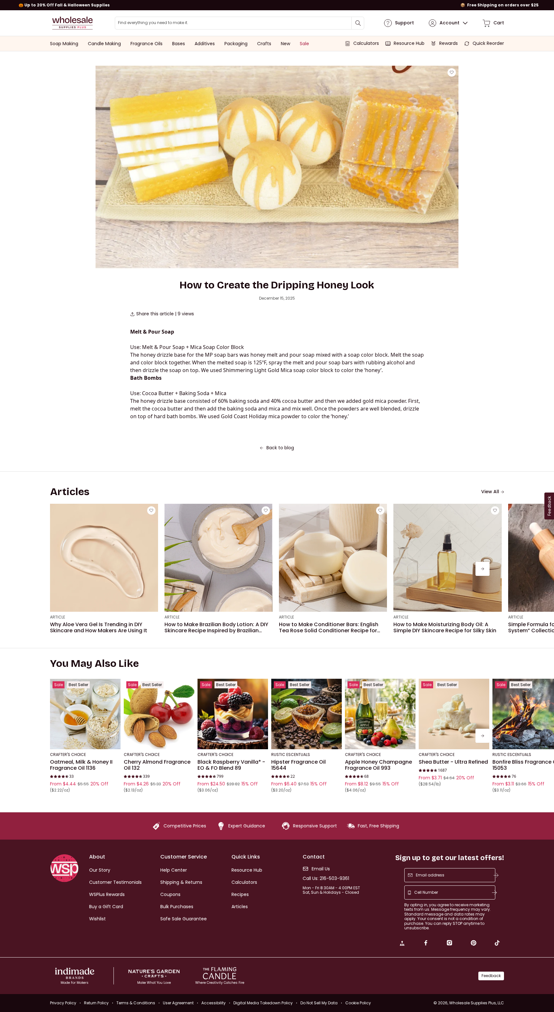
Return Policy (96, 1003)
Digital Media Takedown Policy (263, 1003)
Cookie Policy (358, 1003)
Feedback (491, 975)
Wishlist (97, 919)
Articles (239, 906)
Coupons (170, 894)
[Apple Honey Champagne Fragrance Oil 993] (380, 714)
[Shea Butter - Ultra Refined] (454, 714)
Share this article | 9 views (165, 314)
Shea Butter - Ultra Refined (453, 762)
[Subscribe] (496, 875)
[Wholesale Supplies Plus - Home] (72, 23)
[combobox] (239, 23)
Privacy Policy (63, 1003)
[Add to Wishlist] (452, 72)
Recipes (240, 894)
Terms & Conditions (135, 1003)
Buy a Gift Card (106, 906)
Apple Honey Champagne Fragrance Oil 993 (378, 765)
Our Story (99, 870)
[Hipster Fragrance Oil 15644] (306, 714)
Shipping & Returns (181, 882)
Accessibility (213, 1003)
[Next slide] (482, 569)
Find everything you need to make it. (153, 23)
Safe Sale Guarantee (183, 919)
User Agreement (178, 1003)
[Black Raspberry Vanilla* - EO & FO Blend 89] (232, 714)
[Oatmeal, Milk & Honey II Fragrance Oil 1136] (85, 714)
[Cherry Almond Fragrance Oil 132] (159, 714)
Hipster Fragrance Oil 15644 (298, 765)
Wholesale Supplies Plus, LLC (476, 1003)
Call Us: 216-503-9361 (326, 878)
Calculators (244, 882)
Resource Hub (246, 870)
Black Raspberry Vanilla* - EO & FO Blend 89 (231, 765)
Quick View (85, 741)
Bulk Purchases (176, 906)
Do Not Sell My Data (319, 1003)
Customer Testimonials (115, 882)
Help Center (173, 870)
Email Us (321, 869)
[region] (277, 5)
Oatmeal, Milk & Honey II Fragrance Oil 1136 (81, 765)
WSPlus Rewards (107, 894)
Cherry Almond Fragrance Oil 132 (157, 765)
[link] (402, 943)
